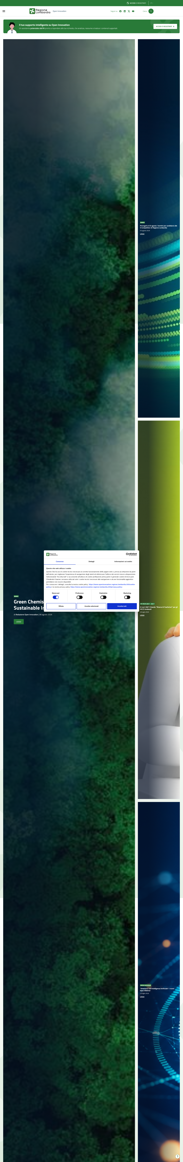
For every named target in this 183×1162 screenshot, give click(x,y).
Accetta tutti (121, 606)
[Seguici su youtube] (132, 11)
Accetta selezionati (91, 606)
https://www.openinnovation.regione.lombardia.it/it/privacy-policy (96, 587)
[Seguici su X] (128, 11)
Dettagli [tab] (91, 561)
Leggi (18, 621)
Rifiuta (61, 606)
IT (151, 3)
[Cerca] (151, 11)
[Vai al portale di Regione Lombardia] (41, 11)
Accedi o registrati (164, 26)
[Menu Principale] (4, 11)
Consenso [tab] (60, 561)
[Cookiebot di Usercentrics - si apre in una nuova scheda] (127, 554)
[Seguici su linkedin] (124, 11)
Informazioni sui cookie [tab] (123, 561)
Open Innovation (59, 11)
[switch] (80, 597)
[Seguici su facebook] (119, 11)
